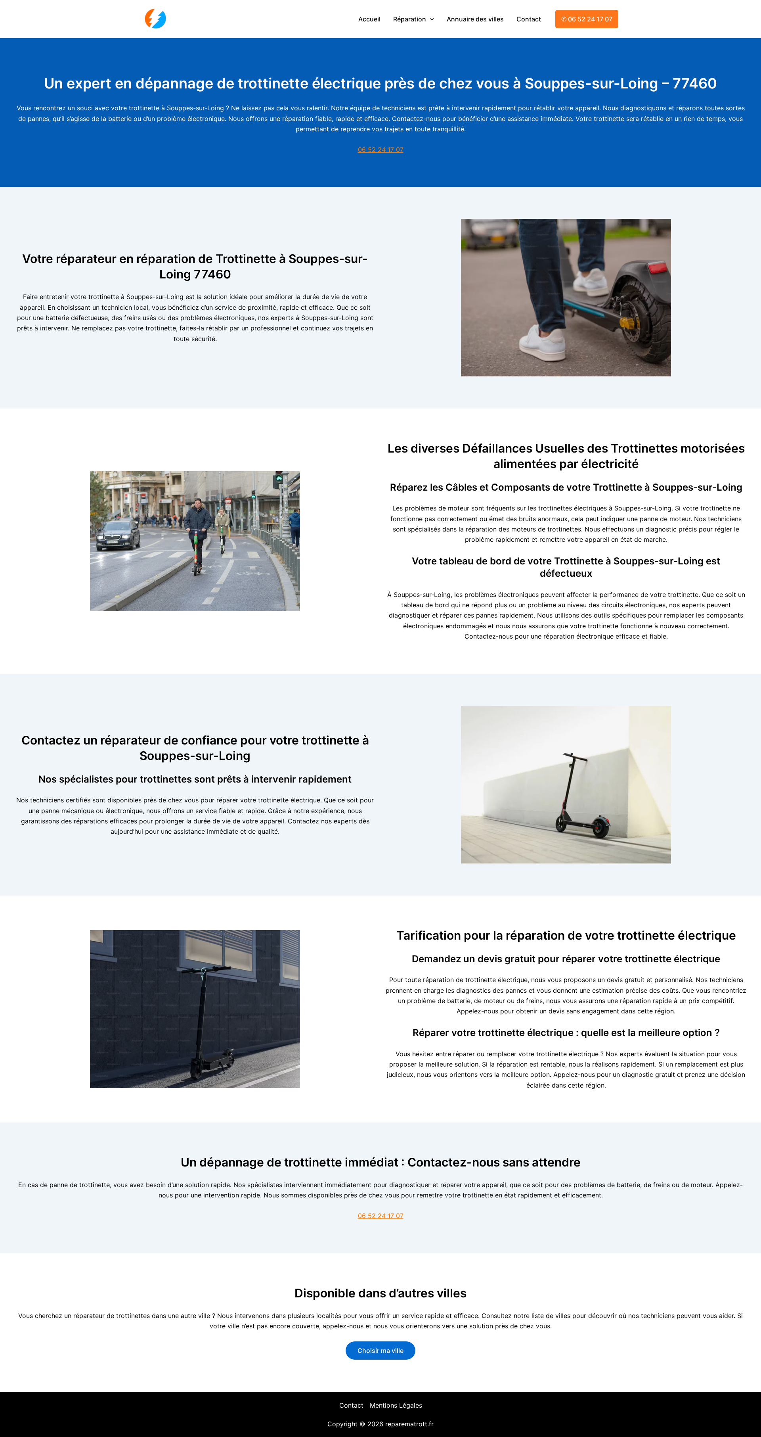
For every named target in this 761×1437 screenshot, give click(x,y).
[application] (430, 19)
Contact (528, 19)
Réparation (409, 19)
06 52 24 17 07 (380, 149)
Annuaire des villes (475, 19)
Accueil (369, 19)
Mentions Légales (396, 1405)
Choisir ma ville (380, 1351)
